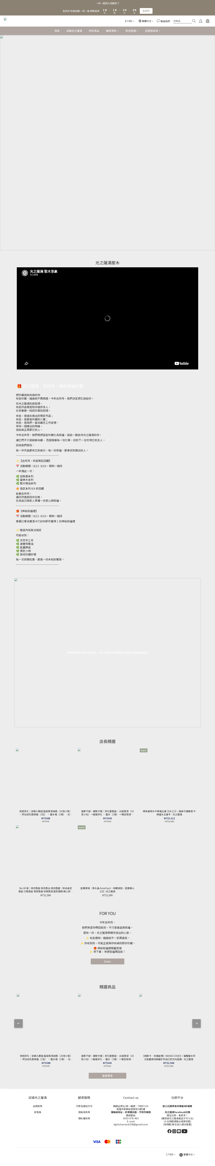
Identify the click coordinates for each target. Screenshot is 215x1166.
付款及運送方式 (84, 1106)
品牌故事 (37, 1106)
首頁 (57, 30)
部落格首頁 (151, 30)
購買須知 (111, 30)
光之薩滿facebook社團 (177, 1112)
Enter (107, 961)
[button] (107, 318)
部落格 (37, 1112)
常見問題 (130, 30)
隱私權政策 (84, 1118)
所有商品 (94, 30)
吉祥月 (146, 10)
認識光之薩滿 (74, 30)
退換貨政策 (84, 1112)
